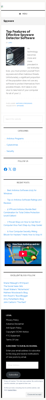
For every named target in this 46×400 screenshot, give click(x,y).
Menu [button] (24, 14)
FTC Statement (13, 336)
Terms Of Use (12, 340)
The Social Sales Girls (13, 286)
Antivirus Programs (24, 103)
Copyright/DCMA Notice (17, 332)
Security (10, 151)
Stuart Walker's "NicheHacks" (16, 289)
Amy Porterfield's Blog (14, 299)
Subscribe (13, 375)
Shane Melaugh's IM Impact (16, 283)
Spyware (20, 106)
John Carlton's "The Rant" (15, 302)
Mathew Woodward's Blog (16, 292)
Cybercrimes (12, 145)
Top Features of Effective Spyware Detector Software (20, 35)
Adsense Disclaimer (15, 324)
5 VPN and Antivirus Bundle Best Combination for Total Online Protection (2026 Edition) (22, 212)
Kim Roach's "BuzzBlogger (16, 296)
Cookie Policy (12, 390)
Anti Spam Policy (13, 328)
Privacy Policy (12, 320)
